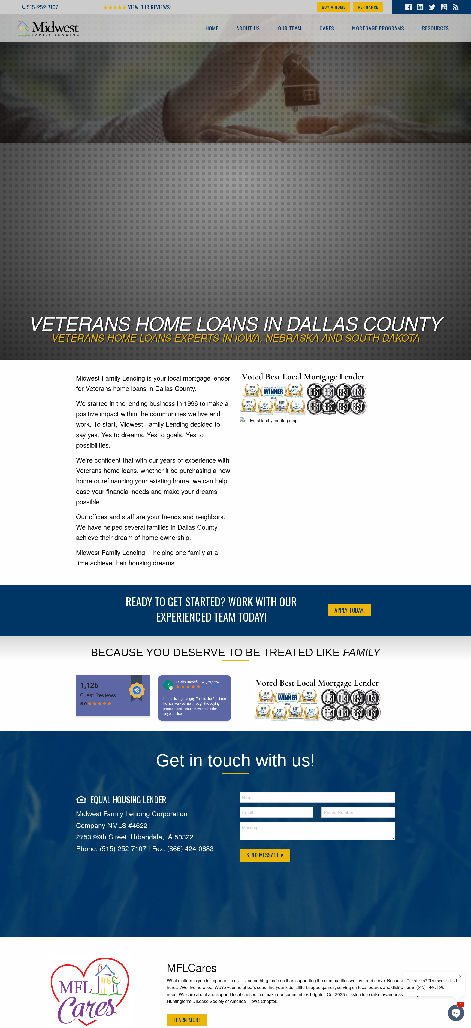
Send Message (263, 855)
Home (212, 27)
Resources (435, 27)
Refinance (368, 7)
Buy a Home (333, 7)
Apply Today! (349, 610)
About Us (248, 27)
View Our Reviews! (149, 7)
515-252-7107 (42, 7)
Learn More (187, 1019)
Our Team (289, 27)
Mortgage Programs (378, 27)
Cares (326, 27)
